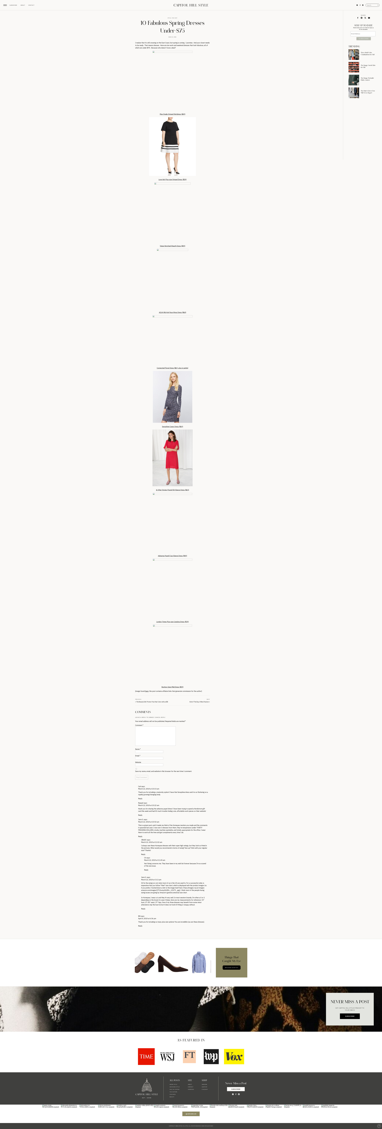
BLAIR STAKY (209, 1126)
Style (169, 18)
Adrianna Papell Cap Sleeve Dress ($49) (172, 556)
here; (147, 691)
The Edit (174, 18)
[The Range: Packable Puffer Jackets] (353, 80)
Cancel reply (160, 717)
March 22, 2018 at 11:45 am (154, 860)
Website (138, 762)
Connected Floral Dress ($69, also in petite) (172, 368)
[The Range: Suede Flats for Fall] (353, 67)
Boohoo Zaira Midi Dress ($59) (172, 687)
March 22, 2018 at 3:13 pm (151, 880)
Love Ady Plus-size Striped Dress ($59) (173, 180)
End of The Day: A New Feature (199, 702)
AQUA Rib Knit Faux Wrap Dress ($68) (172, 312)
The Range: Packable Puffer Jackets (367, 79)
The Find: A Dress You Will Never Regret (368, 92)
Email (137, 756)
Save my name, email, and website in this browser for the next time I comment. (163, 771)
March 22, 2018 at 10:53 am (148, 822)
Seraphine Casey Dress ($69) (172, 427)
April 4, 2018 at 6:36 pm (147, 918)
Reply (140, 799)
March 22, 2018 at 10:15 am (148, 789)
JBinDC (151, 717)
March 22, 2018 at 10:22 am (148, 805)
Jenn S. (140, 819)
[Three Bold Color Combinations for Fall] (353, 54)
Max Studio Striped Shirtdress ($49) (172, 114)
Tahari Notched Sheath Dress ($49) (172, 246)
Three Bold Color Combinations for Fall (367, 53)
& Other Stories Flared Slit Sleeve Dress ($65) (172, 490)
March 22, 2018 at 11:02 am (151, 842)
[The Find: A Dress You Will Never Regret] (353, 92)
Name (138, 749)
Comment (139, 725)
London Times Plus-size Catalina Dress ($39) (172, 622)
